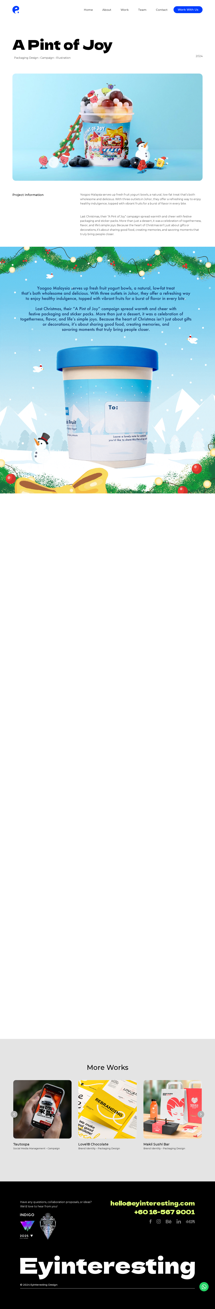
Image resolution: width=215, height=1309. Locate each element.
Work (125, 9)
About (106, 9)
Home (88, 9)
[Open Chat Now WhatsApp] (204, 1286)
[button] (14, 1114)
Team (142, 9)
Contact (161, 9)
